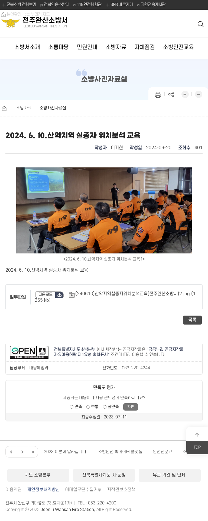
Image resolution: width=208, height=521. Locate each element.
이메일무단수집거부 (83, 489)
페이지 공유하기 (171, 94)
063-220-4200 (102, 503)
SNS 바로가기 (121, 4)
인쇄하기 (158, 94)
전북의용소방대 (56, 4)
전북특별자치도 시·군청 (104, 475)
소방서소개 (27, 47)
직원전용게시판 (153, 4)
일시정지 (33, 451)
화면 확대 (185, 94)
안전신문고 (162, 451)
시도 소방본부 (38, 475)
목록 (192, 319)
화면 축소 (198, 94)
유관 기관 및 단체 (170, 475)
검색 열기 (201, 23)
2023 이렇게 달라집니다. (65, 451)
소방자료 (116, 47)
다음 (22, 451)
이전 (10, 451)
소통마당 (58, 47)
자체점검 (144, 47)
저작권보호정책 (121, 489)
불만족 (113, 406)
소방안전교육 (178, 47)
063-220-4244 (136, 368)
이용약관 (13, 489)
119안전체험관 (89, 4)
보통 (95, 406)
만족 (78, 406)
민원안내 (87, 47)
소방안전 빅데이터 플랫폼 (120, 451)
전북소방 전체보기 (21, 4)
